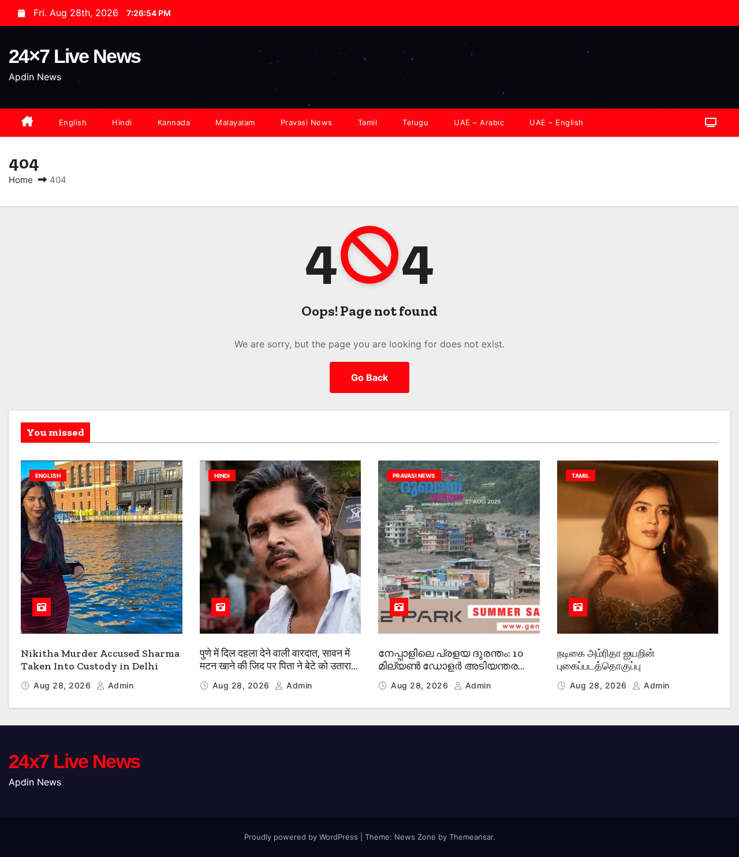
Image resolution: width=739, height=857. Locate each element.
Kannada (174, 122)
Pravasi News (307, 122)
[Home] (27, 122)
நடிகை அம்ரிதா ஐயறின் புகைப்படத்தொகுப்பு (606, 660)
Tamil (368, 122)
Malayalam (235, 122)
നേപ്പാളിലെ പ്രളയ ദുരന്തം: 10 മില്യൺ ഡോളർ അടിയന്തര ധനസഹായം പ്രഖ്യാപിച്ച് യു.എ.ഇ (450, 673)
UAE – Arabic (479, 122)
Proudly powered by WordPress (302, 836)
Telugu (415, 122)
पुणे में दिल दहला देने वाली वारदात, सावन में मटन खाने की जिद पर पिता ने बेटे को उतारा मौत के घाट (275, 666)
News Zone (415, 836)
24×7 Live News (74, 56)
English (73, 122)
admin (119, 685)
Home (21, 179)
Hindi (122, 122)
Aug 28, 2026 (63, 685)
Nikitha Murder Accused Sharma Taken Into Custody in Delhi (100, 660)
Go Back (369, 377)
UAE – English (556, 122)
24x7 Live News (74, 761)
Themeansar (471, 836)
